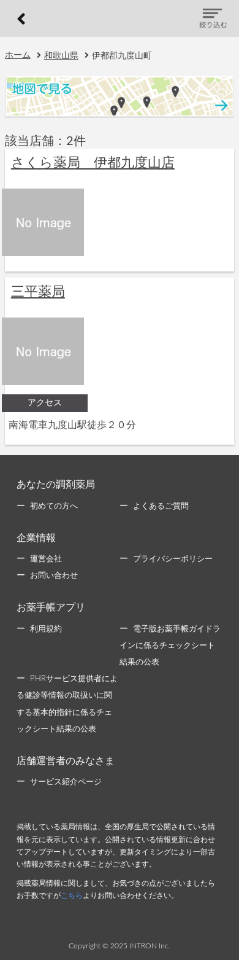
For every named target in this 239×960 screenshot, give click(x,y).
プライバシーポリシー (173, 559)
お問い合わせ (54, 576)
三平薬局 (38, 292)
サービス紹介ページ (66, 782)
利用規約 (46, 629)
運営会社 (46, 559)
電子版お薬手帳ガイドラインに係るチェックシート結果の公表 (170, 645)
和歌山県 (61, 56)
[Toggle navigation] (213, 19)
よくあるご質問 (161, 506)
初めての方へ (54, 506)
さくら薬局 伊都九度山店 (93, 163)
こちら (72, 895)
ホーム (18, 55)
